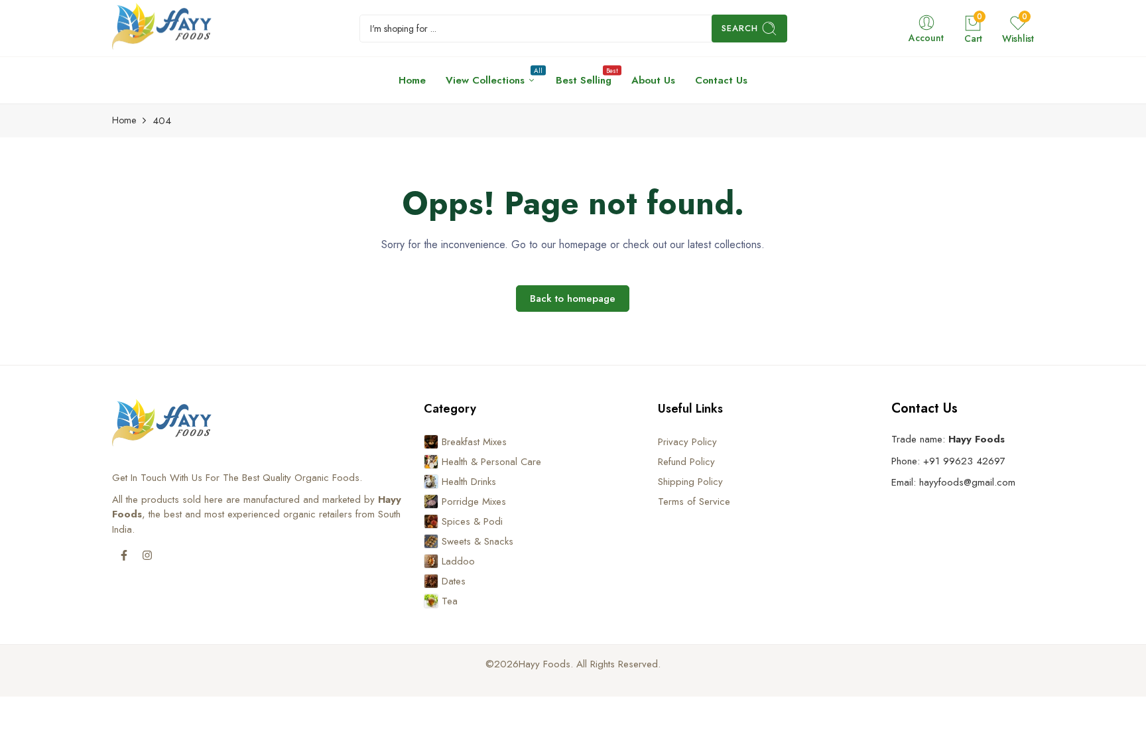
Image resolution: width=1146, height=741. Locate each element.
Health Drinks (469, 481)
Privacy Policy (687, 442)
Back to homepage (572, 298)
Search (740, 28)
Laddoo (458, 561)
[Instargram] (147, 555)
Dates (454, 581)
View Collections (491, 77)
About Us (653, 80)
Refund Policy (686, 461)
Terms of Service (694, 501)
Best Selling (583, 77)
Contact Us (721, 80)
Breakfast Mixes (474, 442)
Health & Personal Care (491, 461)
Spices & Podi (472, 521)
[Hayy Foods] (162, 28)
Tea (450, 601)
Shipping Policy (690, 481)
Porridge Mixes (474, 501)
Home (412, 80)
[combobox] (573, 28)
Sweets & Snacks (477, 541)
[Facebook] (123, 555)
